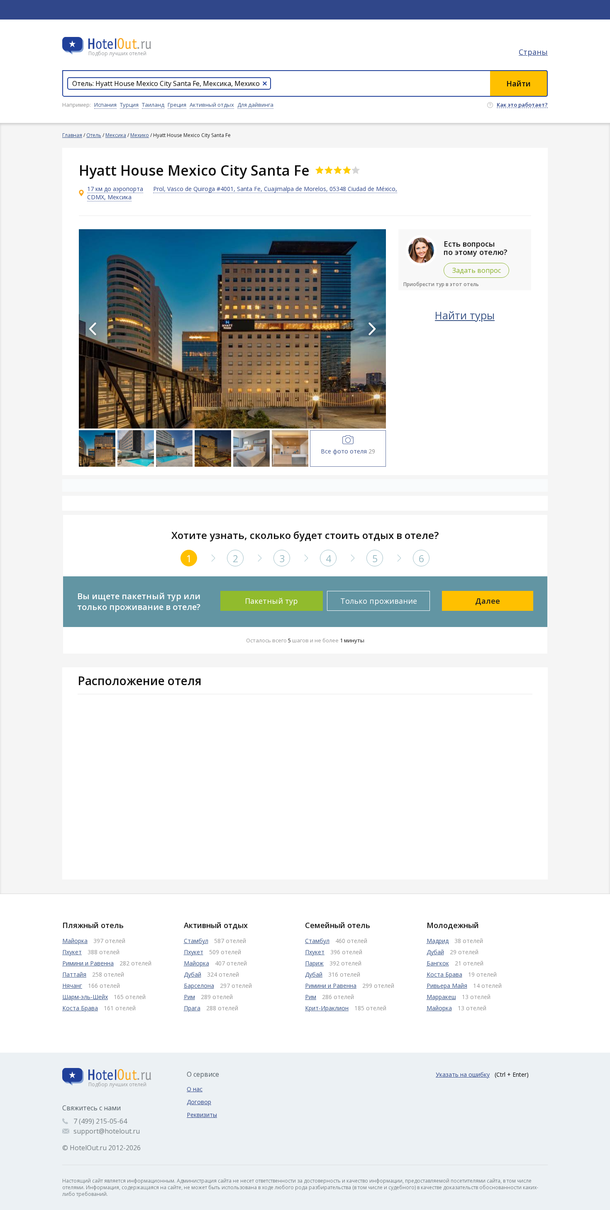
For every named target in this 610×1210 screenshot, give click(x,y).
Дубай (192, 974)
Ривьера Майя (447, 986)
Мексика (115, 135)
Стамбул (196, 941)
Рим (189, 997)
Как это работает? (522, 105)
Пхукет (72, 952)
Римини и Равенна (88, 963)
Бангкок (438, 963)
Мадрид (438, 941)
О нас (195, 1089)
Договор (199, 1102)
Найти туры (465, 315)
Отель (93, 135)
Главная (72, 135)
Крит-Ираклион (327, 1008)
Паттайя (74, 974)
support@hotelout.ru (106, 1131)
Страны (533, 52)
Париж (314, 963)
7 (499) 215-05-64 (100, 1121)
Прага (192, 1008)
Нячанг (72, 986)
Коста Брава (80, 1008)
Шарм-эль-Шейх (85, 997)
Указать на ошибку (463, 1074)
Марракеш (441, 997)
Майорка (75, 941)
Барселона (199, 986)
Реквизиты (202, 1115)
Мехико (139, 135)
